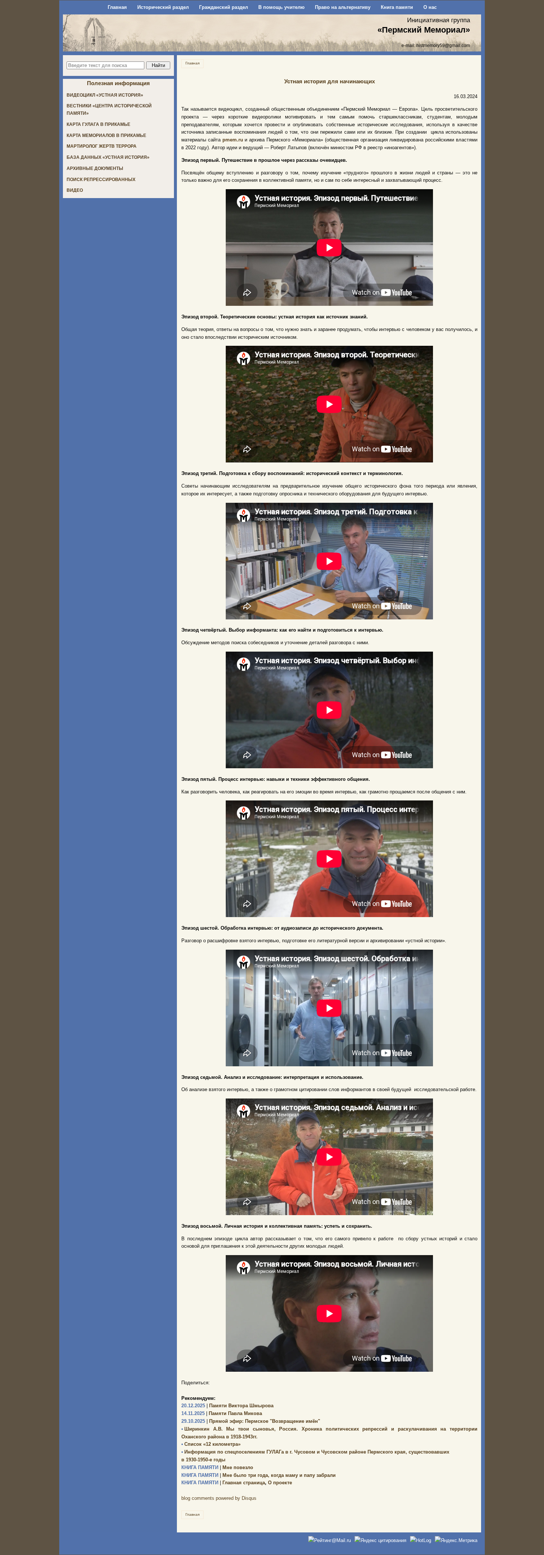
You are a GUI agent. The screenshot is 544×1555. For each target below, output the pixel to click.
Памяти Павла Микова (221, 1413)
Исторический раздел (163, 7)
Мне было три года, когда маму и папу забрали (258, 1475)
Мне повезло (217, 1467)
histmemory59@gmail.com (443, 45)
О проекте (280, 1482)
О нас (430, 7)
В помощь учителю (281, 7)
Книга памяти (397, 7)
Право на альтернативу (342, 7)
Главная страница (223, 1482)
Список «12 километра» (211, 1444)
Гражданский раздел (223, 7)
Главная (117, 7)
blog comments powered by (218, 1498)
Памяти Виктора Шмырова (227, 1405)
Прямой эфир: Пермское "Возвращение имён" (250, 1421)
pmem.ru (232, 140)
